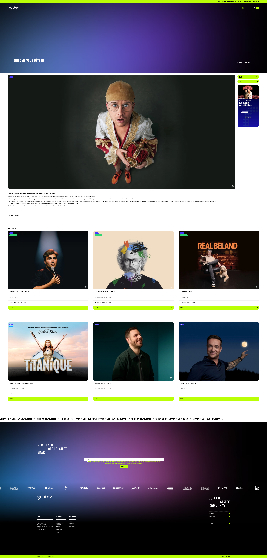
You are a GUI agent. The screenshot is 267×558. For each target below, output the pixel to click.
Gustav (57, 532)
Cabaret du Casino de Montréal (45, 526)
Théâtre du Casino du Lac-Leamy (45, 527)
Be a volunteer (59, 526)
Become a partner (231, 1)
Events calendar (206, 8)
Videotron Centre (41, 523)
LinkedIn (211, 520)
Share (240, 81)
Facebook (211, 513)
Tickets (11, 307)
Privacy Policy (41, 556)
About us (240, 1)
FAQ (70, 527)
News (70, 521)
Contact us (256, 1)
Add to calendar (248, 77)
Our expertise (247, 1)
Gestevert (71, 523)
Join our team (222, 1)
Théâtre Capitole (41, 524)
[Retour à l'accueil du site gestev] (14, 8)
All (38, 521)
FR (257, 8)
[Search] (255, 8)
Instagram (212, 516)
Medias (71, 524)
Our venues (248, 8)
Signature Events (235, 8)
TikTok (211, 523)
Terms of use (50, 556)
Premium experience (221, 8)
